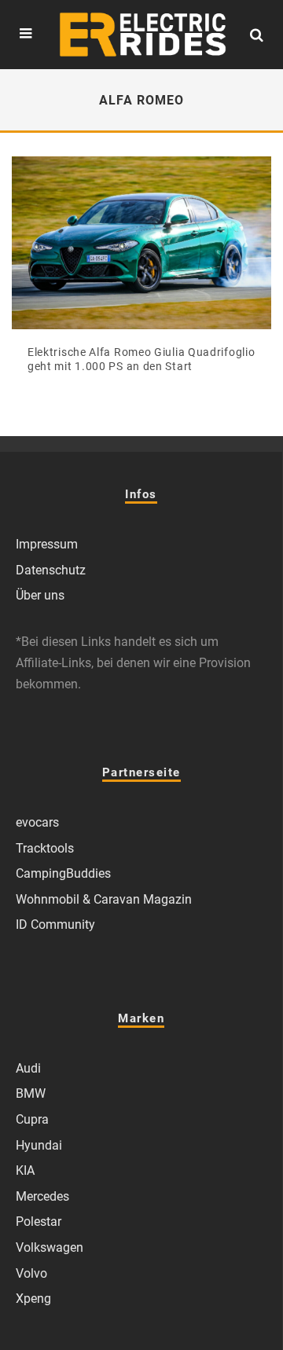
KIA (25, 1170)
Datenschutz (51, 570)
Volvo (31, 1273)
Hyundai (39, 1145)
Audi (28, 1068)
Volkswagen (49, 1247)
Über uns (40, 595)
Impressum (47, 544)
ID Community (55, 924)
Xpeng (33, 1298)
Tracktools (45, 848)
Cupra (32, 1119)
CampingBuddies (63, 873)
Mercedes (42, 1196)
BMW (31, 1093)
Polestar (38, 1221)
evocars (37, 822)
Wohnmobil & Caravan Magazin (104, 899)
